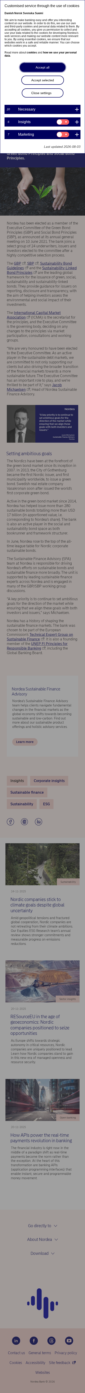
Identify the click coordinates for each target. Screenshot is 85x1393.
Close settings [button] (41, 93)
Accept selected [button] (42, 80)
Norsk (18, 13)
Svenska (28, 13)
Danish (9, 13)
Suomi (39, 13)
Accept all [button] (42, 67)
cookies (32, 52)
